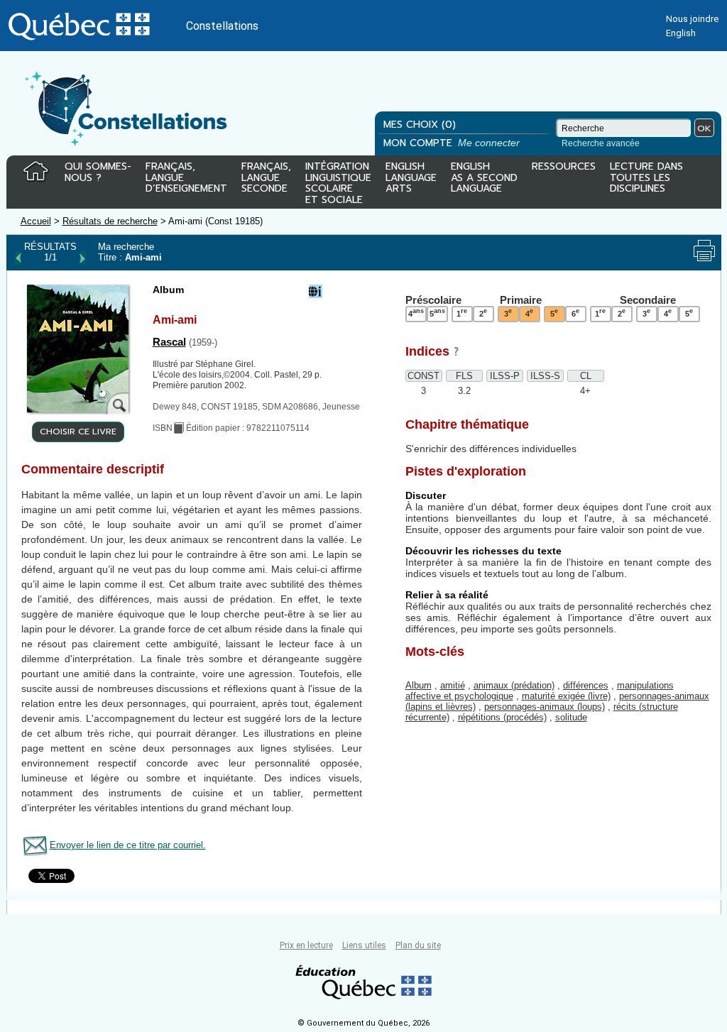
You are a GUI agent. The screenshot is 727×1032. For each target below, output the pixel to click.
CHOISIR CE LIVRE (78, 431)
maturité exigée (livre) (566, 696)
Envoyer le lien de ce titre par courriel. (128, 845)
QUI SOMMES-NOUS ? (98, 173)
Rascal (169, 342)
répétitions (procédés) (502, 717)
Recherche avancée (601, 143)
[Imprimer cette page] (704, 250)
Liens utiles (364, 945)
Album (418, 685)
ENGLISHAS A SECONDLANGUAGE (484, 178)
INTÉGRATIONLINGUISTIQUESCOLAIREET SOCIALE (338, 180)
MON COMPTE (453, 143)
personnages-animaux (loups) (544, 706)
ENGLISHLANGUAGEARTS (411, 178)
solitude (571, 717)
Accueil (36, 221)
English (681, 33)
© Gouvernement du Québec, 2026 (363, 1023)
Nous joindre (692, 18)
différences (585, 685)
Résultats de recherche (110, 221)
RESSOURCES (564, 167)
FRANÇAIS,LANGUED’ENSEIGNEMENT (186, 178)
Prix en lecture (306, 945)
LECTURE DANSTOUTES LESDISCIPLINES (646, 178)
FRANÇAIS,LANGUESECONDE (266, 178)
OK (704, 128)
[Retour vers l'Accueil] (35, 171)
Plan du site (418, 945)
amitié (452, 685)
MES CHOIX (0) (419, 124)
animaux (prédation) (514, 685)
